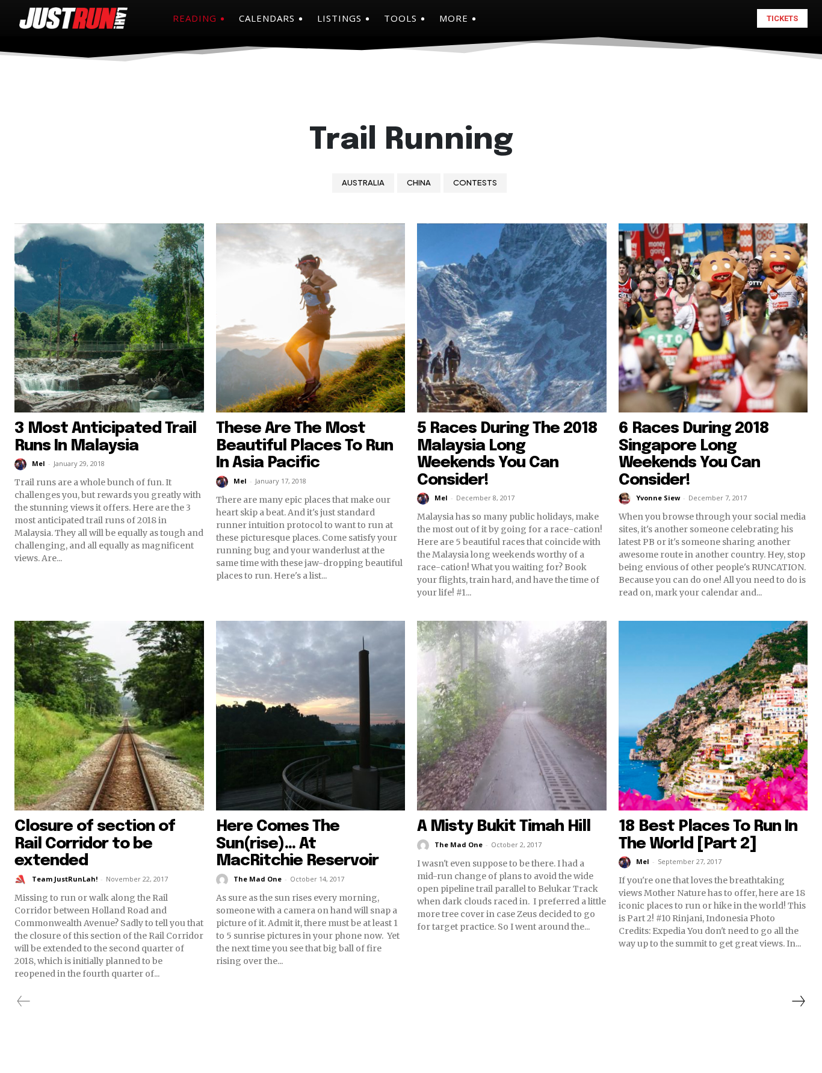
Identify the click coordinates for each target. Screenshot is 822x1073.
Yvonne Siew (658, 497)
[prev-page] (23, 1001)
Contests (475, 182)
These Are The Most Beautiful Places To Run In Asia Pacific (304, 445)
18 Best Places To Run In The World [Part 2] (708, 835)
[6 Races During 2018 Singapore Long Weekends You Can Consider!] (713, 318)
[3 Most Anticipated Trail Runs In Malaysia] (109, 318)
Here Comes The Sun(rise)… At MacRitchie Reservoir (297, 843)
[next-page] (798, 1001)
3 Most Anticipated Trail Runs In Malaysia (105, 437)
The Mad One (257, 878)
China (419, 182)
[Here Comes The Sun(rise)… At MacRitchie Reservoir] (311, 715)
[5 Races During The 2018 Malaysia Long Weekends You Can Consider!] (512, 318)
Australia (363, 182)
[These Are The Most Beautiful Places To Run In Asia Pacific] (311, 318)
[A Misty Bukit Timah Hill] (512, 715)
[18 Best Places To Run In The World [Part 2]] (713, 715)
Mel (38, 463)
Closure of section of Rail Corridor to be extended (94, 843)
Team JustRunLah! (64, 878)
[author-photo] (22, 464)
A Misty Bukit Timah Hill (503, 826)
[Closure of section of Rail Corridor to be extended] (109, 715)
